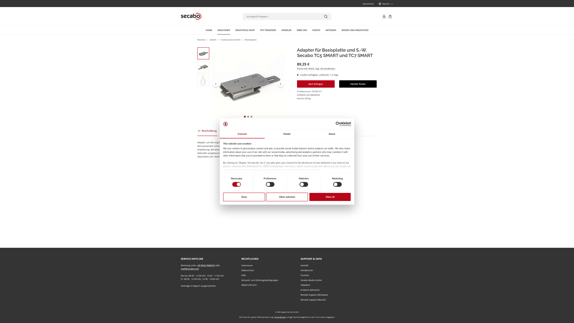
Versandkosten (280, 317)
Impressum (247, 265)
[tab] (207, 131)
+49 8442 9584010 (206, 265)
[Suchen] (325, 16)
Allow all (330, 197)
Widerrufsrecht (249, 285)
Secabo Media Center (311, 280)
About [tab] (332, 134)
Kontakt (304, 265)
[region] (241, 84)
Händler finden (358, 84)
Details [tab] (287, 134)
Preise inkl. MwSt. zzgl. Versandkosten (316, 68)
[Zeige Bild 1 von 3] (245, 117)
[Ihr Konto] (384, 16)
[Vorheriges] (216, 84)
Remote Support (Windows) (314, 294)
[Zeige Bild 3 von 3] (251, 117)
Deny (244, 197)
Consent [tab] (242, 134)
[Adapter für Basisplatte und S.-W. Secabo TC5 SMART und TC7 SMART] (248, 84)
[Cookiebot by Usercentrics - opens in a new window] (338, 124)
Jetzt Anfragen (316, 84)
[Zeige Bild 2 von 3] (248, 117)
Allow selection (287, 197)
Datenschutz (247, 270)
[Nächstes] (281, 84)
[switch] (270, 184)
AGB (243, 275)
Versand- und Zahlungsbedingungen (259, 280)
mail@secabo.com (190, 268)
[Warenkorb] (390, 16)
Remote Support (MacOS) (313, 299)
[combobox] (281, 16)
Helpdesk (305, 285)
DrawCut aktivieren (310, 289)
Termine (305, 275)
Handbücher (307, 270)
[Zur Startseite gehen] (191, 16)
